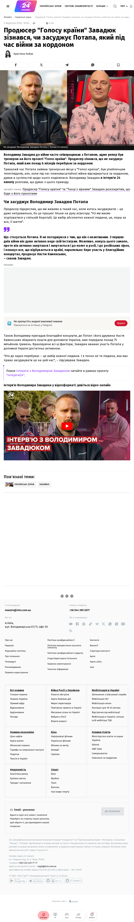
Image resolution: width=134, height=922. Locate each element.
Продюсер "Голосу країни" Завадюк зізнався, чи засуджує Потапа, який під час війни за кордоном (82, 17)
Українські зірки (50, 6)
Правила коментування (59, 664)
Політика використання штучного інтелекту (64, 647)
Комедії (55, 749)
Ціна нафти (16, 736)
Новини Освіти (101, 732)
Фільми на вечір (59, 745)
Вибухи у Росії (58, 716)
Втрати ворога (59, 721)
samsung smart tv (73, 880)
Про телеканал (12, 656)
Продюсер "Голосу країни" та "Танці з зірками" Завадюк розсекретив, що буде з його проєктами (67, 191)
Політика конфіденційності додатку (65, 653)
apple (36, 880)
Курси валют (17, 740)
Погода (14, 716)
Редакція (9, 646)
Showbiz (8, 17)
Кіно (54, 732)
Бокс (53, 773)
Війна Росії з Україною (65, 690)
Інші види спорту (60, 791)
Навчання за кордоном (104, 757)
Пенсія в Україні (18, 758)
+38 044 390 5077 (79, 610)
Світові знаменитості (79, 6)
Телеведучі (10, 662)
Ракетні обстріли (60, 694)
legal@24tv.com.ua (47, 866)
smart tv (54, 880)
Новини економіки (22, 732)
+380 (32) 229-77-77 (27, 863)
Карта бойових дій (61, 699)
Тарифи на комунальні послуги (27, 749)
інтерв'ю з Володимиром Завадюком (43, 371)
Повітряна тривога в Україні (66, 707)
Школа (95, 744)
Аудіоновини (17, 712)
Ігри (92, 667)
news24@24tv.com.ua (18, 610)
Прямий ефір (17, 703)
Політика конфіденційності (61, 640)
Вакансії (94, 646)
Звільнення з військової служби (109, 694)
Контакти (94, 640)
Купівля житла (18, 778)
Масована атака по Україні (65, 712)
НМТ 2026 (97, 749)
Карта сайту (96, 662)
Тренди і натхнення (20, 782)
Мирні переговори (61, 703)
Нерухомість (18, 769)
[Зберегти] (118, 65)
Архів (92, 656)
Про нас (9, 640)
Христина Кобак (23, 54)
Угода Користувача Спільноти (62, 658)
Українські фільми (61, 740)
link (71, 624)
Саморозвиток (99, 753)
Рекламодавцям (13, 667)
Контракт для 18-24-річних (106, 707)
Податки (14, 754)
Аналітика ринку (19, 773)
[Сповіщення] (131, 6)
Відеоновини (17, 707)
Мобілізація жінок (101, 703)
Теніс (54, 782)
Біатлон (55, 787)
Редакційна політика (15, 651)
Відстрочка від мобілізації (106, 712)
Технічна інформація (57, 669)
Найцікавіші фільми (62, 736)
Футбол (55, 778)
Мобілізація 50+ (100, 699)
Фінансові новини (20, 745)
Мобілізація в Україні (105, 690)
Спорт (55, 769)
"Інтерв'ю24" (15, 375)
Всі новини (17, 690)
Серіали (55, 754)
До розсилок (112, 811)
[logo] (25, 6)
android (18, 880)
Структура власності (100, 651)
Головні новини (18, 694)
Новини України (18, 699)
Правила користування (16, 673)
